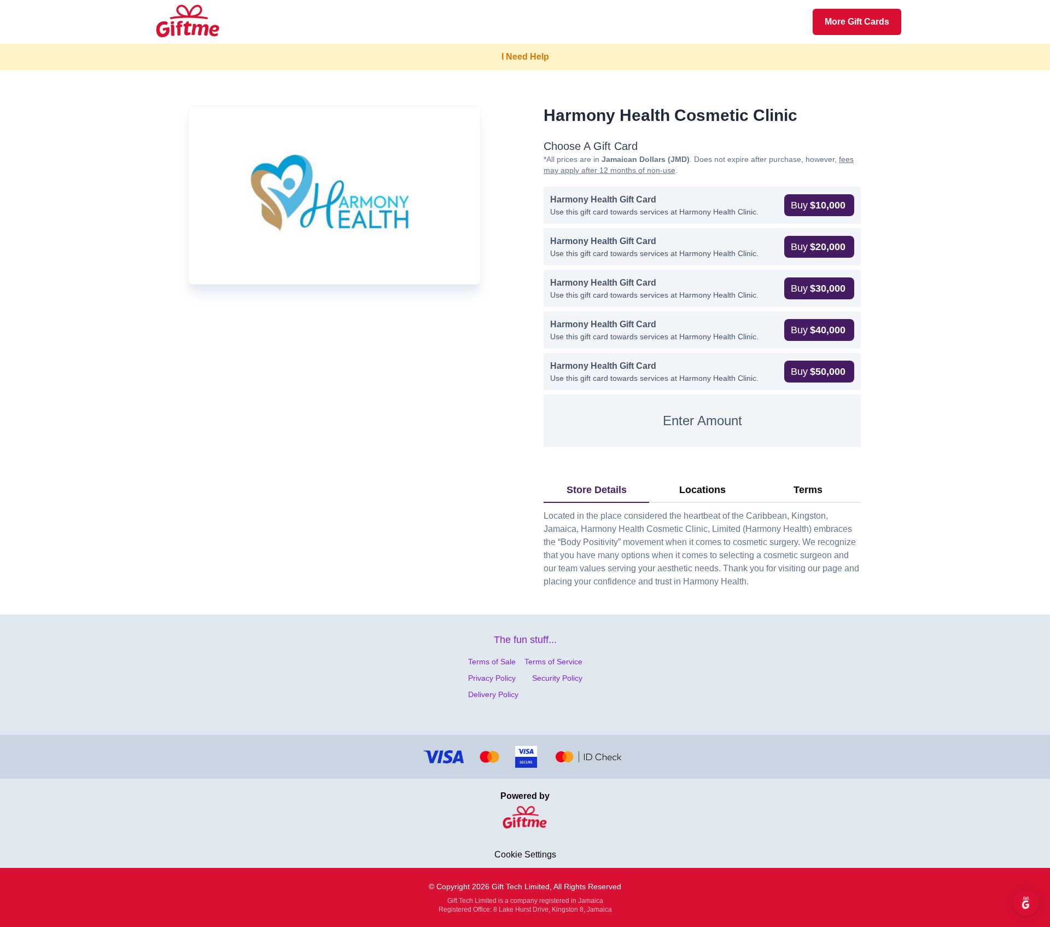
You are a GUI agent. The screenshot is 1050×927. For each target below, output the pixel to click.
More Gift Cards (857, 21)
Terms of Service (553, 661)
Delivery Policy (493, 694)
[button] (819, 205)
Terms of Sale (492, 661)
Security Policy (557, 678)
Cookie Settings (525, 854)
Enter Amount (702, 420)
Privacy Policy (492, 678)
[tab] (596, 490)
